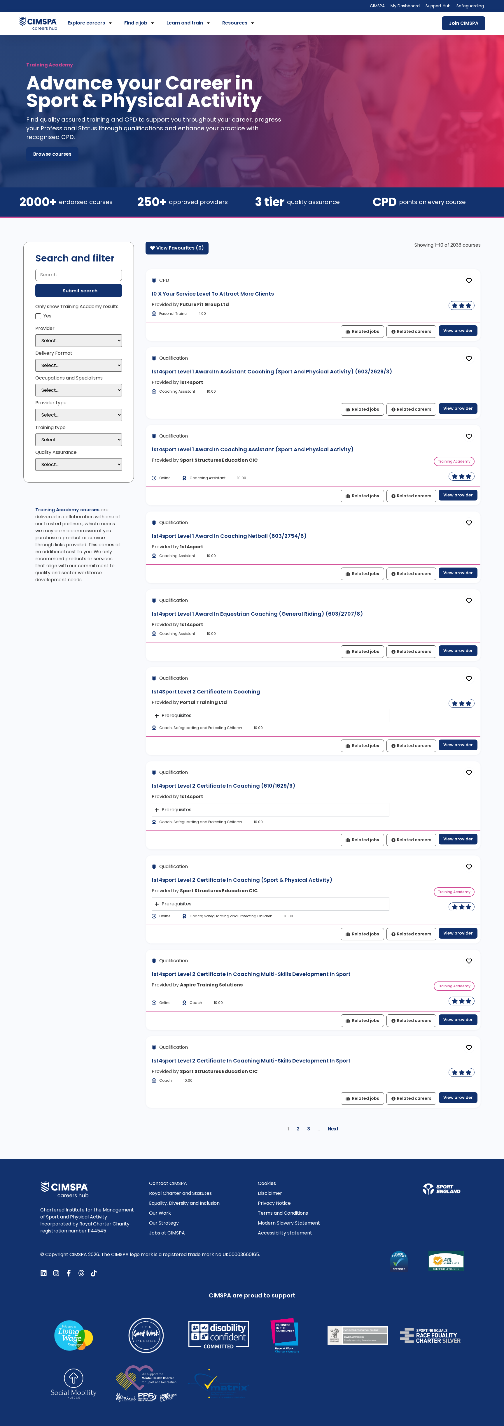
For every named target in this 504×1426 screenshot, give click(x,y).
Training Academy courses (67, 509)
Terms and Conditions (283, 1213)
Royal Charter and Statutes (180, 1193)
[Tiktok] (93, 1273)
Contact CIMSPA (168, 1183)
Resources (234, 23)
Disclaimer (270, 1193)
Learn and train (185, 23)
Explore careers (86, 23)
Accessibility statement (285, 1233)
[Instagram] (56, 1273)
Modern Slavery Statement (289, 1223)
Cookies (267, 1183)
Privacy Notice (274, 1203)
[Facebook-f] (68, 1273)
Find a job (135, 23)
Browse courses (52, 154)
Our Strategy (164, 1223)
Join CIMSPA (463, 23)
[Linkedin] (43, 1273)
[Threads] (81, 1273)
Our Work (160, 1213)
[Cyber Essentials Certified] (398, 1261)
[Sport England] (441, 1189)
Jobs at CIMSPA (167, 1233)
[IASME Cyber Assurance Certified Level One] (446, 1261)
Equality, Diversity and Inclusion (184, 1203)
